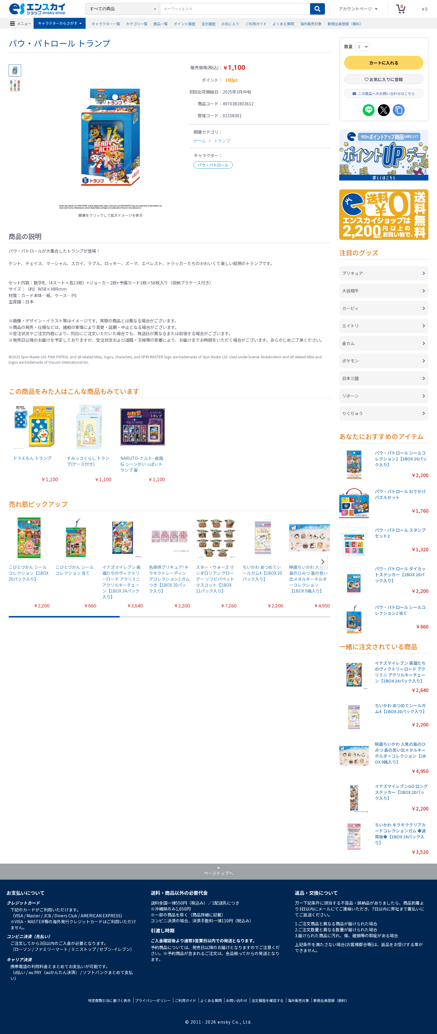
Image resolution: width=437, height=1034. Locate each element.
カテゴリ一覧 (136, 23)
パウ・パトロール (213, 165)
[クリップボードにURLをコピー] (399, 110)
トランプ (222, 140)
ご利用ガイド (256, 23)
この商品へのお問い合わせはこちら (386, 93)
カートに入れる (383, 63)
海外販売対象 (311, 23)
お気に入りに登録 (386, 79)
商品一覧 (160, 23)
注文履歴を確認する (267, 1000)
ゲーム (200, 140)
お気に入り (230, 23)
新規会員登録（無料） (345, 23)
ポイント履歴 (184, 23)
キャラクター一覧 (106, 23)
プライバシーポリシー (153, 1000)
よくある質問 (283, 23)
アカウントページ (356, 9)
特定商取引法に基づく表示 (109, 1000)
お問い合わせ (236, 1000)
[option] (110, 137)
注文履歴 (208, 23)
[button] (323, 562)
